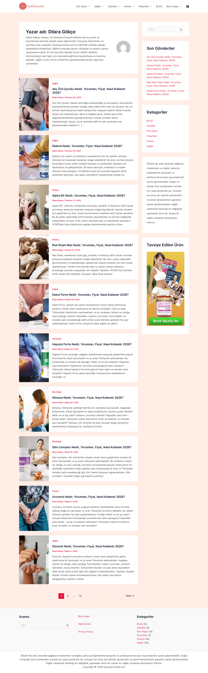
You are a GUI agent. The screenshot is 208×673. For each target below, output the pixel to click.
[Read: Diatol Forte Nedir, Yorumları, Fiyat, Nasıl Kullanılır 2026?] (34, 306)
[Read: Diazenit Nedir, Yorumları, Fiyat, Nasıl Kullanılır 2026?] (34, 559)
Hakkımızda (84, 623)
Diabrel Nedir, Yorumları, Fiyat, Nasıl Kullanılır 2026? (87, 146)
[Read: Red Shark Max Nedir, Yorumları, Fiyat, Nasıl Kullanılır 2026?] (34, 256)
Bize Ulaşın (172, 6)
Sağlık (97, 6)
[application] (88, 6)
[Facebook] (187, 6)
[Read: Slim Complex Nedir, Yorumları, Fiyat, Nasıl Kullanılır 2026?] (34, 458)
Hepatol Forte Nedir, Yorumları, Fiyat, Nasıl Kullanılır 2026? (92, 344)
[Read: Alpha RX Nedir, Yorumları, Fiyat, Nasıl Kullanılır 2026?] (34, 207)
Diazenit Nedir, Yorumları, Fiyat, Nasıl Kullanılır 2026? (88, 546)
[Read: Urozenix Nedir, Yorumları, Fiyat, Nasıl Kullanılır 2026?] (34, 508)
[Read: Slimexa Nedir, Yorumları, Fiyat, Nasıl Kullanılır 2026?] (34, 409)
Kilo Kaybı (81, 6)
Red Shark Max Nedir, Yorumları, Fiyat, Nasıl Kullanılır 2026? (92, 245)
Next (130, 595)
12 (80, 595)
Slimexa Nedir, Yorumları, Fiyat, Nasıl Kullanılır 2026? (87, 397)
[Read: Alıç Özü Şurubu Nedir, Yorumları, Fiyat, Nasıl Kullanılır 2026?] (34, 104)
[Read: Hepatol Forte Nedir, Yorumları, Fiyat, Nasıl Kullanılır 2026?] (34, 357)
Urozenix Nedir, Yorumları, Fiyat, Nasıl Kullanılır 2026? (88, 496)
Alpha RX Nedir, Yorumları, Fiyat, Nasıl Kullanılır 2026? (88, 195)
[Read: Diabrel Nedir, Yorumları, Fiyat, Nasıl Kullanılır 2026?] (34, 157)
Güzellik (112, 6)
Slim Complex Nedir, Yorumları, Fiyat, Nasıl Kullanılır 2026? (91, 447)
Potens (127, 6)
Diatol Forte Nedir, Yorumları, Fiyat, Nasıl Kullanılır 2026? (90, 294)
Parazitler (144, 6)
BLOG (159, 6)
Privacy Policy (85, 631)
